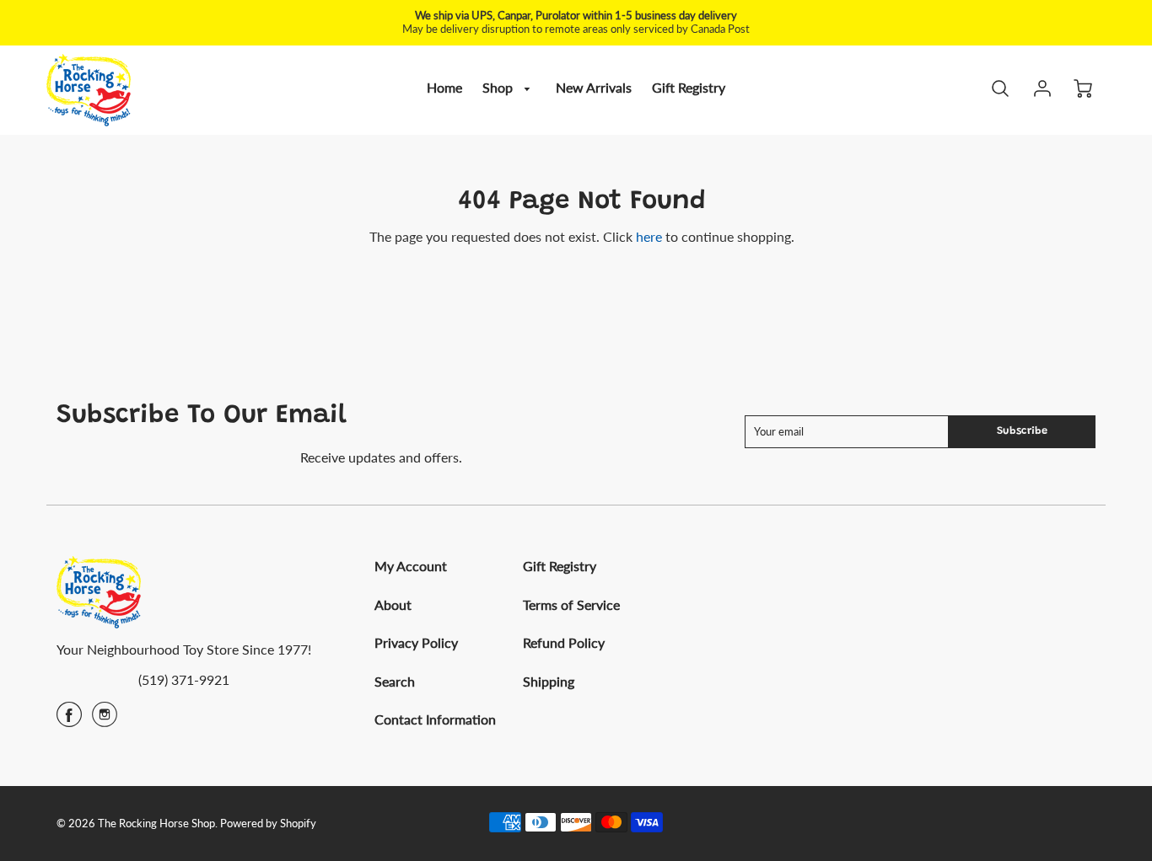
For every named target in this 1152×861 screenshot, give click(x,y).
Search (394, 681)
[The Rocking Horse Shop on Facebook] (69, 720)
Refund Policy (564, 642)
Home (444, 87)
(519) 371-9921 (183, 679)
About (393, 604)
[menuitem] (444, 88)
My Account (410, 566)
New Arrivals (594, 87)
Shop (499, 87)
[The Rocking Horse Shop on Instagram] (104, 720)
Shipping (548, 681)
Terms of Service (571, 604)
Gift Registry (688, 87)
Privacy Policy (416, 642)
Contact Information (435, 719)
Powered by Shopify (268, 823)
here (649, 236)
